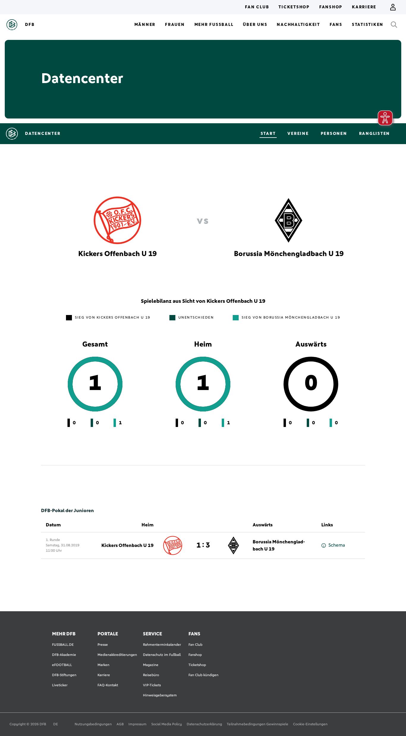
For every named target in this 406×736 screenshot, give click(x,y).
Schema (336, 545)
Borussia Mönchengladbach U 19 (279, 545)
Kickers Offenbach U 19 (127, 545)
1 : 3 (203, 545)
